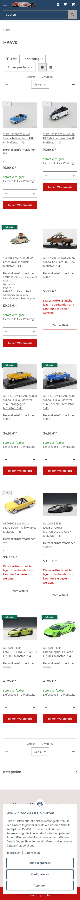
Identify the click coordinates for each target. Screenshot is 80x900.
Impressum (13, 852)
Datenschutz (32, 852)
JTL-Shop (46, 895)
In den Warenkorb (20, 205)
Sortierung (32, 59)
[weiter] (73, 84)
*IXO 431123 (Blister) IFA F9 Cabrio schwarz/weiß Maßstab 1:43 (59, 138)
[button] (58, 4)
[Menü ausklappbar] (5, 2)
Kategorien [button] (12, 772)
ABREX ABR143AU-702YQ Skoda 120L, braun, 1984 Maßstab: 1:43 (59, 262)
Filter (13, 59)
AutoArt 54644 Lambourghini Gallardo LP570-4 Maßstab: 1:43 (58, 652)
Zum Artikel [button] (60, 325)
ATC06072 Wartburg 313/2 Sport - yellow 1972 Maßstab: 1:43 (19, 527)
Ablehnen (40, 885)
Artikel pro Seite (18, 67)
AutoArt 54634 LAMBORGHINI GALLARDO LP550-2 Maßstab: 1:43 (20, 652)
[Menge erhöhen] (34, 194)
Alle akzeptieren (40, 862)
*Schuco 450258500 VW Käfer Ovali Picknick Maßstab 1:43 (18, 262)
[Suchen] (72, 14)
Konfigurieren (40, 874)
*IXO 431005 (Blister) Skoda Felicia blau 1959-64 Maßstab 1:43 (18, 138)
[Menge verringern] (6, 194)
